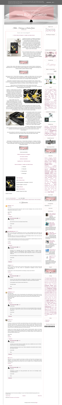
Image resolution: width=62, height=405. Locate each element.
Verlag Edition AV (47, 311)
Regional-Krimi (52, 103)
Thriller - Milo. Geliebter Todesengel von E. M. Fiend (52, 233)
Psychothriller (47, 103)
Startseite (24, 395)
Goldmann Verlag (18, 199)
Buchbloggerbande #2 (48, 166)
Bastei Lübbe (49, 278)
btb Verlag (47, 313)
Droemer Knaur (49, 285)
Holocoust (46, 97)
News (52, 184)
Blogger (36, 402)
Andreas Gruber (22, 180)
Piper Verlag (49, 300)
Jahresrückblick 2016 (47, 174)
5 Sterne (54, 90)
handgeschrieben (53, 135)
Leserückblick (47, 176)
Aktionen (46, 159)
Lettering (47, 133)
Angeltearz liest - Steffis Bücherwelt (23, 161)
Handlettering (53, 130)
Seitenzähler (54, 185)
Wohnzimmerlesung (47, 189)
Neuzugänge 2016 (47, 184)
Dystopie (49, 95)
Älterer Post (40, 395)
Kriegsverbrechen (54, 98)
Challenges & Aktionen (49, 94)
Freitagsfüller (53, 169)
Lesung (54, 176)
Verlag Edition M (52, 311)
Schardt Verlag (47, 304)
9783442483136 (22, 189)
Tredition (55, 309)
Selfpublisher (48, 307)
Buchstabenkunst (52, 127)
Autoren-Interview (50, 159)
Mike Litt (49, 182)
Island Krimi (54, 97)
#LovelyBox (54, 157)
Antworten (9, 214)
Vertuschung (54, 106)
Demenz (46, 95)
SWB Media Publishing (52, 303)
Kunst (55, 99)
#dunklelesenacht (47, 158)
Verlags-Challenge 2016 (53, 187)
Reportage (50, 185)
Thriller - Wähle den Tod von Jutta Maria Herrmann (52, 214)
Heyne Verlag (49, 291)
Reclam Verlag (54, 301)
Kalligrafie (51, 131)
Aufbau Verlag (54, 91)
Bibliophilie (54, 161)
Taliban (45, 106)
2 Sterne (48, 89)
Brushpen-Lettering (53, 126)
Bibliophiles (54, 160)
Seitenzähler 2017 (53, 186)
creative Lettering (47, 135)
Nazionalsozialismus (47, 101)
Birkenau (55, 93)
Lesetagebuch (51, 176)
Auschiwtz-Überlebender (48, 92)
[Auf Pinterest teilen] (24, 198)
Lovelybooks (23, 199)
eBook (45, 314)
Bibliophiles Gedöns (48, 161)
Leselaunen (54, 175)
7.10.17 (12, 205)
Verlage (48, 187)
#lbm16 (53, 158)
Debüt (55, 94)
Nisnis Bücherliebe (13, 218)
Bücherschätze (54, 167)
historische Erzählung (50, 108)
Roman (51, 105)
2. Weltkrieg (51, 89)
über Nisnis (51, 192)
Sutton (48, 309)
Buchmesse (54, 166)
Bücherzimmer (46, 168)
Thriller (36, 199)
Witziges (46, 107)
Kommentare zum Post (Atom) (14, 397)
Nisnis (55, 184)
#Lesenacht (50, 157)
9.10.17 (11, 319)
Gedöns (55, 170)
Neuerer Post (8, 395)
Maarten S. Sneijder (28, 199)
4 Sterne (9, 199)
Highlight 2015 (53, 95)
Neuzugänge (54, 183)
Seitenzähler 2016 (47, 186)
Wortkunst (54, 134)
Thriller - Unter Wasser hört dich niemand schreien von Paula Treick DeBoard (52, 224)
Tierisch (51, 106)
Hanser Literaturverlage (52, 289)
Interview (49, 97)
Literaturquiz (54, 177)
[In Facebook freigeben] (23, 198)
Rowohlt (46, 302)
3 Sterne (54, 89)
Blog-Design (46, 126)
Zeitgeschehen (50, 107)
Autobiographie (47, 93)
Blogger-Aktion (48, 164)
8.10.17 (19, 218)
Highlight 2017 (53, 96)
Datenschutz (48, 320)
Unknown (9, 205)
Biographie (51, 93)
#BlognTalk (46, 157)
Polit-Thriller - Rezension (50, 102)
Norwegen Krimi (52, 101)
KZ (50, 98)
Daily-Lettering (48, 128)
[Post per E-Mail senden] (19, 198)
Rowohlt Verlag (50, 302)
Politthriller (55, 102)
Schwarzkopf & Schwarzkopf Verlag (50, 305)
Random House (49, 301)
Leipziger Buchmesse (48, 175)
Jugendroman (47, 98)
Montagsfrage (54, 182)
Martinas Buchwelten (24, 158)
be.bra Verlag (48, 312)
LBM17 (55, 174)
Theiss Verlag (51, 309)
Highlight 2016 (47, 96)
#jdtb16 (50, 158)
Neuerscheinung (47, 183)
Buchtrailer (46, 167)
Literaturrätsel (46, 178)
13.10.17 (11, 357)
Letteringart (52, 133)
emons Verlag (49, 314)
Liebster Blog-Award (48, 177)
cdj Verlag (50, 313)
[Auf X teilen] (22, 198)
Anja (8, 357)
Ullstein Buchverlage (48, 310)
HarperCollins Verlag (50, 290)
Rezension (32, 199)
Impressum (47, 321)
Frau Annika (54, 129)
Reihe (55, 103)
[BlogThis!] (21, 198)
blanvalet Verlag (53, 312)
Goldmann (21, 186)
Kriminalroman (47, 99)
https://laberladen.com (11, 231)
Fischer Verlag (51, 287)
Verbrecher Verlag (54, 310)
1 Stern (46, 89)
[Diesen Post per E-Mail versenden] (20, 198)
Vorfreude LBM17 (53, 188)
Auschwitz (55, 92)
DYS (45, 128)
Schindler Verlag (53, 304)
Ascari (9, 319)
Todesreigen (20, 177)
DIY (55, 127)
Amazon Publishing (48, 91)
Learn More (48, 2)
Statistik (46, 187)
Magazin (50, 134)
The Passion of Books (24, 156)
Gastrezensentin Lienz (49, 170)
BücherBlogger (50, 167)
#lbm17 (55, 158)
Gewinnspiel (47, 171)
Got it (53, 2)
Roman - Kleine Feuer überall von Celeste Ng (52, 241)
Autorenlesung (50, 160)
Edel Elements (51, 286)
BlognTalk (55, 165)
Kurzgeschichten (47, 100)
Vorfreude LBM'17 (47, 188)
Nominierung (47, 185)
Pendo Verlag (52, 299)
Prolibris (54, 300)
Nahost (55, 100)
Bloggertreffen (47, 165)
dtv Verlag (54, 313)
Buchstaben (47, 127)
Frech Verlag (47, 130)
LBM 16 (53, 174)
